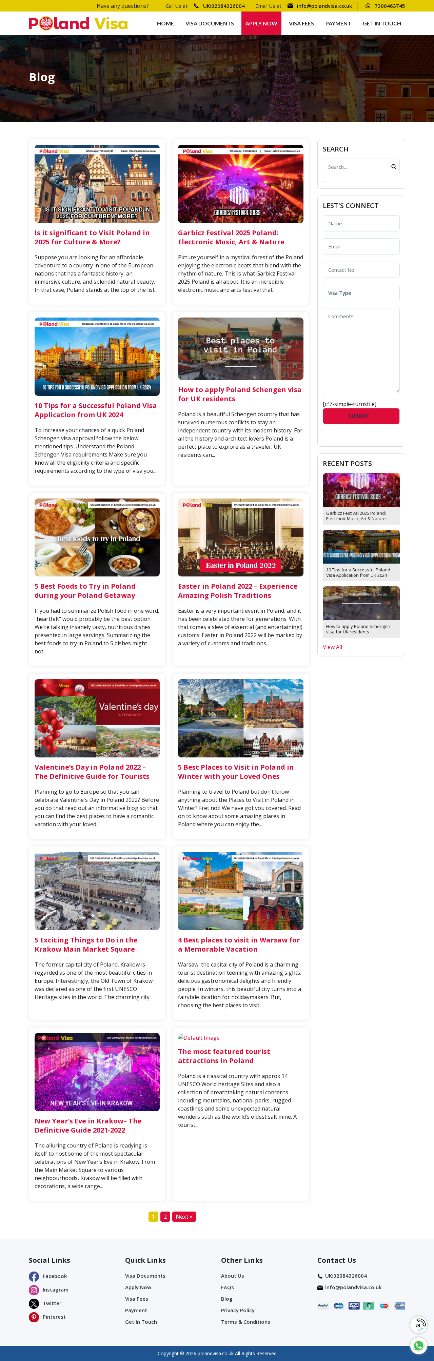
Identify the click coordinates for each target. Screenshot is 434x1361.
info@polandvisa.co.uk (324, 5)
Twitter (51, 1303)
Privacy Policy (238, 1310)
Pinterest (53, 1316)
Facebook (54, 1276)
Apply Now (261, 23)
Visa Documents (209, 23)
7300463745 (390, 5)
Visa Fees (301, 23)
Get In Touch (382, 23)
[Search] (325, 181)
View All (332, 647)
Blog (227, 1298)
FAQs (227, 1287)
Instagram (54, 1289)
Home (165, 23)
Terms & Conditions (245, 1321)
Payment (338, 23)
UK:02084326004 (224, 5)
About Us (232, 1275)
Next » (184, 1216)
